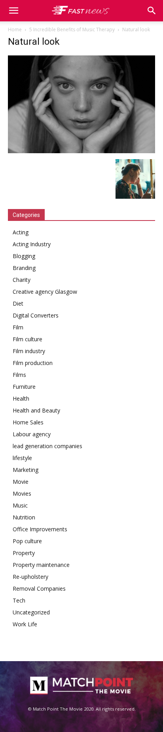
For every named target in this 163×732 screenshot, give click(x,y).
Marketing (25, 469)
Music (20, 505)
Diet (18, 303)
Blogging (24, 256)
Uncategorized (31, 612)
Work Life (25, 624)
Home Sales (28, 422)
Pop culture (27, 541)
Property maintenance (41, 564)
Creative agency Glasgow (45, 291)
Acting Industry (32, 244)
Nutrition (24, 517)
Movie (20, 481)
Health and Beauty (36, 410)
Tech (19, 600)
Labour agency (32, 434)
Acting (20, 232)
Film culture (27, 339)
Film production (33, 363)
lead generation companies (47, 446)
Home (15, 29)
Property (24, 553)
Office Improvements (40, 529)
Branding (24, 268)
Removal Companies (39, 588)
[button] (152, 10)
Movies (22, 493)
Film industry (29, 351)
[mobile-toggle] (13, 10)
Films (19, 374)
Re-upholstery (30, 576)
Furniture (24, 386)
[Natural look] (81, 151)
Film (18, 327)
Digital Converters (36, 315)
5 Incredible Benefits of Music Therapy (72, 29)
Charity (21, 279)
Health (21, 398)
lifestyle (22, 458)
